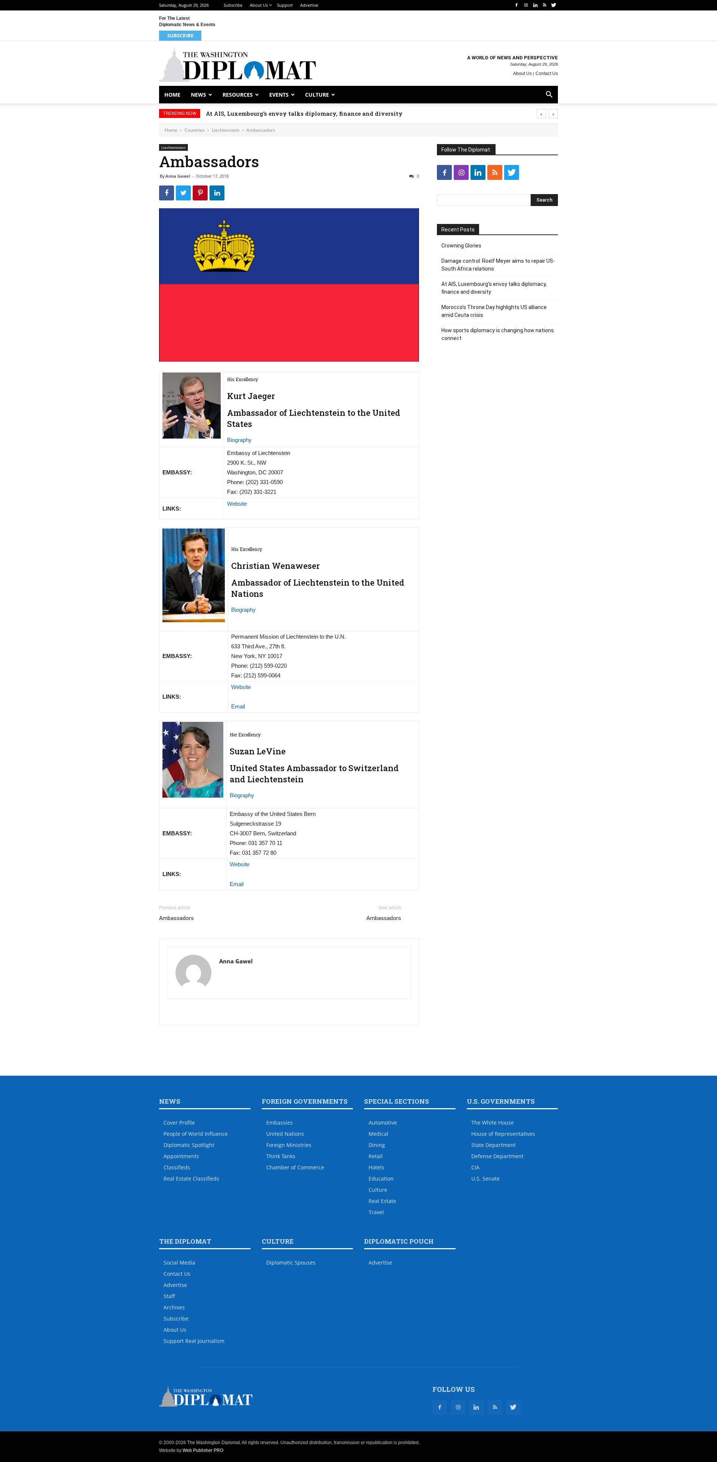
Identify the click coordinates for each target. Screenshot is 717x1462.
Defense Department (497, 1156)
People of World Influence (196, 1133)
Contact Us (547, 73)
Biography (239, 440)
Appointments (181, 1156)
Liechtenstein (225, 130)
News (198, 94)
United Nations (285, 1133)
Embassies (279, 1122)
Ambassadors (176, 918)
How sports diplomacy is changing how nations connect (497, 334)
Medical (378, 1133)
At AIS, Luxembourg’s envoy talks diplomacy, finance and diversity (304, 113)
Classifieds (177, 1167)
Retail (376, 1156)
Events (279, 94)
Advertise (309, 5)
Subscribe (233, 5)
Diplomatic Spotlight (189, 1144)
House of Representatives (503, 1133)
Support (285, 5)
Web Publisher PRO (203, 1450)
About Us (259, 5)
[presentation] (541, 113)
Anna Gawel (177, 176)
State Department (493, 1144)
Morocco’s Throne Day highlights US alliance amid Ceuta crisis (494, 311)
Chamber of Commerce (295, 1167)
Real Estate (382, 1200)
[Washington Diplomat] (237, 64)
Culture (317, 94)
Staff (169, 1296)
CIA (475, 1167)
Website (237, 504)
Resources (238, 94)
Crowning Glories (461, 246)
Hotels (376, 1167)
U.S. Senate (485, 1178)
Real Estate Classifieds (191, 1178)
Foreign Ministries (288, 1144)
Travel (376, 1212)
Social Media (179, 1262)
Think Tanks (280, 1156)
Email (238, 706)
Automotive (383, 1122)
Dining (377, 1144)
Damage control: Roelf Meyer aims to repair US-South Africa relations (498, 265)
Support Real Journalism (194, 1340)
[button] (549, 95)
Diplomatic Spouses (291, 1262)
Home (172, 94)
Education (381, 1178)
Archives (174, 1307)
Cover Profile (179, 1122)
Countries (194, 130)
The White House (492, 1122)
